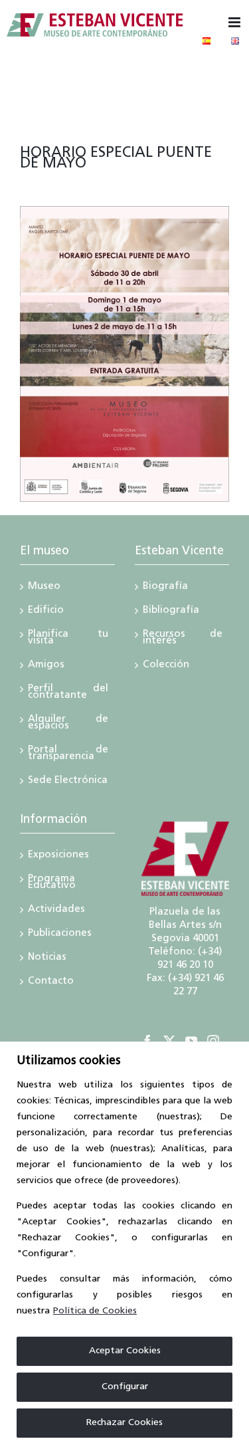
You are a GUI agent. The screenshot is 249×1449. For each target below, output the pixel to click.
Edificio (46, 611)
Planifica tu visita (68, 638)
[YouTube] (191, 1041)
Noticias (47, 958)
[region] (124, 1245)
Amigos (46, 666)
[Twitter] (169, 1041)
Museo (44, 588)
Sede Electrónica (68, 782)
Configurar (125, 1387)
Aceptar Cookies (125, 1351)
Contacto (51, 982)
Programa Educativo (52, 883)
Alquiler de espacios (68, 724)
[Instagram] (213, 1041)
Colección (166, 666)
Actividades (56, 911)
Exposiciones (58, 856)
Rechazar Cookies (124, 1423)
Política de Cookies (95, 1311)
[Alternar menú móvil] (235, 22)
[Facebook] (147, 1041)
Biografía (165, 588)
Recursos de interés (183, 638)
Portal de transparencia (68, 754)
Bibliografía (171, 611)
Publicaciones (60, 935)
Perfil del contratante (68, 693)
